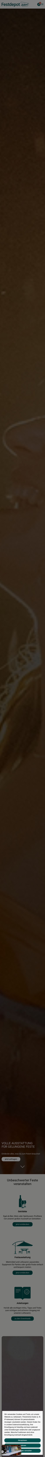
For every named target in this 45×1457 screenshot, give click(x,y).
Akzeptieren (22, 1440)
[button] (42, 4)
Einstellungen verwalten (22, 1451)
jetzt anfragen (11, 1159)
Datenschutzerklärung (20, 1425)
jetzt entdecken (22, 1224)
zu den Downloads (22, 1318)
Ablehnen (22, 1445)
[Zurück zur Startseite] (15, 4)
